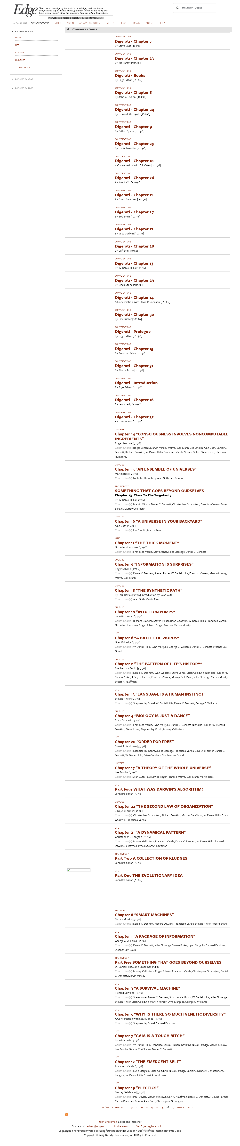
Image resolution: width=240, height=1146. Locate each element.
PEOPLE (163, 23)
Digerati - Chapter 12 (134, 229)
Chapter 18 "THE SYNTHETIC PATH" (148, 590)
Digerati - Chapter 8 (133, 92)
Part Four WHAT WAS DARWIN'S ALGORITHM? (159, 789)
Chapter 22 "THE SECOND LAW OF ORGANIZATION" (164, 806)
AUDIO (70, 23)
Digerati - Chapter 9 (133, 126)
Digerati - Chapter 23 (134, 58)
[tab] (36, 31)
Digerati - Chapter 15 (134, 348)
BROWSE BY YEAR (24, 79)
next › (180, 1107)
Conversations (123, 36)
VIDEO (58, 23)
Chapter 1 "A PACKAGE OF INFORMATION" (155, 936)
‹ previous (118, 1107)
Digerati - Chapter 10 (134, 160)
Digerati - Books (130, 75)
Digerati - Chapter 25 (134, 143)
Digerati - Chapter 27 (134, 212)
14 (157, 1107)
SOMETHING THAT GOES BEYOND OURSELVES (159, 490)
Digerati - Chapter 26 (134, 177)
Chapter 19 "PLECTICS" (136, 1087)
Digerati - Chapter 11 (134, 195)
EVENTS (110, 23)
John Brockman (108, 1122)
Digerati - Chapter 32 (134, 417)
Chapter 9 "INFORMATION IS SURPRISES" (154, 564)
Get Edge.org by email (148, 1126)
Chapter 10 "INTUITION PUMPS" (145, 612)
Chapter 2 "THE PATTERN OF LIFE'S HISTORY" (158, 663)
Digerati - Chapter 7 (133, 41)
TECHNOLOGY (122, 486)
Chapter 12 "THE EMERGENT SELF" (148, 1061)
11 (142, 1107)
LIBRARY (136, 23)
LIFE (117, 633)
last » (190, 1107)
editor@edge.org (96, 1126)
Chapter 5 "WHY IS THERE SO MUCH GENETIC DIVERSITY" (170, 1014)
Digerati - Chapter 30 (134, 314)
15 (162, 1107)
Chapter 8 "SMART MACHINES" (144, 914)
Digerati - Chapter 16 (134, 399)
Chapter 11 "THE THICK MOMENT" (147, 542)
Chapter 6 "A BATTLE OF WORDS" (147, 638)
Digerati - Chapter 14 (134, 297)
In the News (121, 1126)
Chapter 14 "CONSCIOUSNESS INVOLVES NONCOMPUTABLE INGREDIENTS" (171, 436)
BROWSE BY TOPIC (24, 31)
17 (173, 1107)
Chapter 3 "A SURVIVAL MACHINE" (147, 988)
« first (105, 1107)
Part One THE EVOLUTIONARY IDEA (149, 875)
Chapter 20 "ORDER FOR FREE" (144, 741)
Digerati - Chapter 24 (134, 109)
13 (152, 1107)
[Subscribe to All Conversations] (66, 1115)
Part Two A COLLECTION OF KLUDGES (151, 858)
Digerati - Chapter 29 (134, 280)
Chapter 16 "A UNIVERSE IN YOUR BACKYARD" (158, 521)
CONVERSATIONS (40, 23)
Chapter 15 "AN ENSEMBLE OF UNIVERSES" (156, 469)
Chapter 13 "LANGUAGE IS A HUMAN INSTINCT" (160, 694)
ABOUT (149, 23)
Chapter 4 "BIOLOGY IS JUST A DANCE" (152, 715)
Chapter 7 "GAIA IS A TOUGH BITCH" (149, 1035)
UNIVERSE (119, 429)
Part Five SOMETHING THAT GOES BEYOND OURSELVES (168, 962)
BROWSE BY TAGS (24, 88)
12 (147, 1107)
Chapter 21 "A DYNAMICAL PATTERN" (150, 832)
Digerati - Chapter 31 (134, 365)
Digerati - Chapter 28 (134, 246)
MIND (117, 538)
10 (137, 1107)
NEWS (123, 23)
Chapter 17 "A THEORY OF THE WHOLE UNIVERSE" (163, 767)
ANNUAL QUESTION (89, 23)
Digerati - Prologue (133, 331)
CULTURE (119, 559)
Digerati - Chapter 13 (134, 263)
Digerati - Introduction (136, 382)
